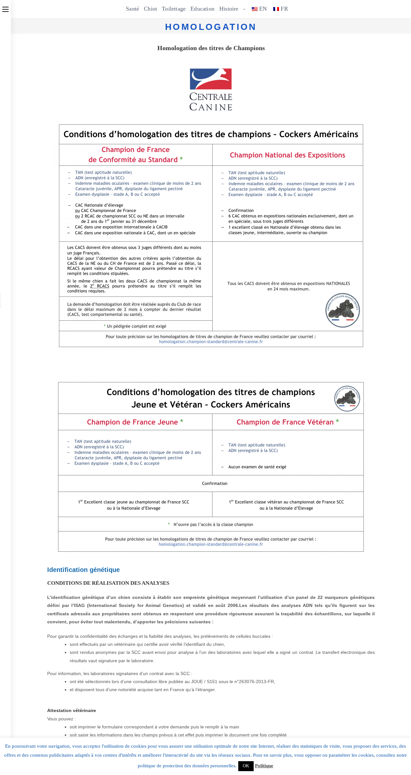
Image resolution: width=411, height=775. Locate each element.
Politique (264, 765)
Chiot (150, 8)
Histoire (229, 8)
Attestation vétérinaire (71, 710)
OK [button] (246, 765)
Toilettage (174, 8)
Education (202, 8)
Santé (132, 8)
